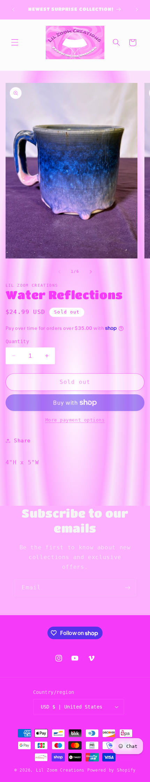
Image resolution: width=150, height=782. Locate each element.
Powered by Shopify (111, 770)
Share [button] (22, 440)
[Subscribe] (128, 587)
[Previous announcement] (13, 9)
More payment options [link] (75, 420)
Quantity (17, 341)
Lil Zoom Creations (60, 770)
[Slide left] (59, 271)
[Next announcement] (136, 9)
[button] (15, 42)
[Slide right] (90, 271)
